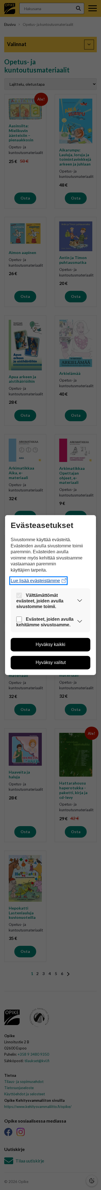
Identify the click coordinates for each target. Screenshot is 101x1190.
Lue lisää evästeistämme (35, 580)
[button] (80, 601)
